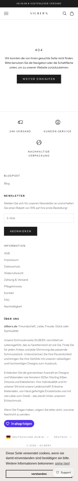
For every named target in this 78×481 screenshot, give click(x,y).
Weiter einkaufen (39, 78)
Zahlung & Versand (16, 280)
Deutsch (61, 437)
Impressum (11, 260)
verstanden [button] (39, 473)
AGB (7, 253)
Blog (7, 183)
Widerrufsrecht (13, 273)
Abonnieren (20, 231)
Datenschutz (12, 266)
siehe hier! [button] (62, 463)
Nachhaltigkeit (13, 306)
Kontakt (9, 293)
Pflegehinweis (13, 286)
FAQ (6, 300)
